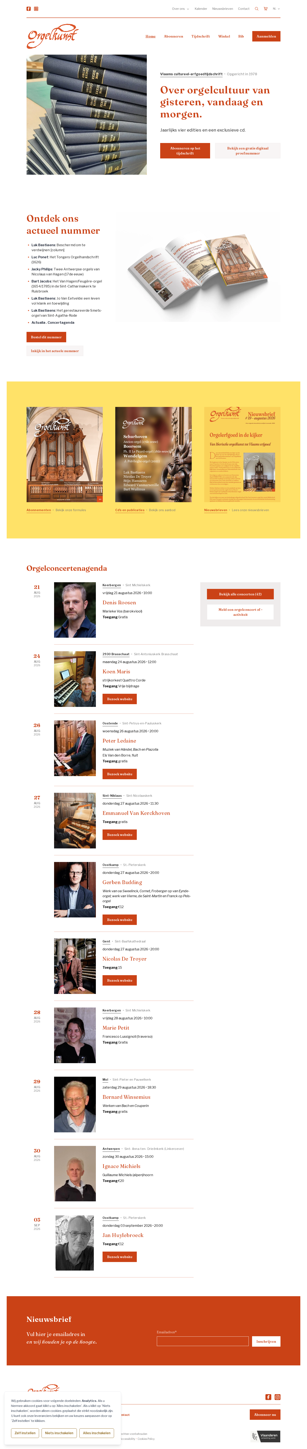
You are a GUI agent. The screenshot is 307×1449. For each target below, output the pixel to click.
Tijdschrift (201, 36)
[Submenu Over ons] (188, 9)
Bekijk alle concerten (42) (240, 594)
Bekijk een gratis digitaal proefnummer (247, 150)
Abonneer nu (265, 1415)
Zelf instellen (25, 1433)
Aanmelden (266, 36)
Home (151, 36)
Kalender (201, 8)
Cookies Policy (146, 1438)
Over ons (178, 8)
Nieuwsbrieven (222, 8)
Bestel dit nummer (46, 337)
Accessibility (127, 1438)
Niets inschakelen (59, 1433)
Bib (241, 36)
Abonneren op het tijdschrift (185, 150)
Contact (244, 8)
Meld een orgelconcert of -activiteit (240, 612)
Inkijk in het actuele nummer (55, 351)
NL (274, 8)
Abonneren (173, 36)
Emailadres (167, 1332)
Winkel (224, 36)
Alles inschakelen (96, 1433)
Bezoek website (119, 699)
